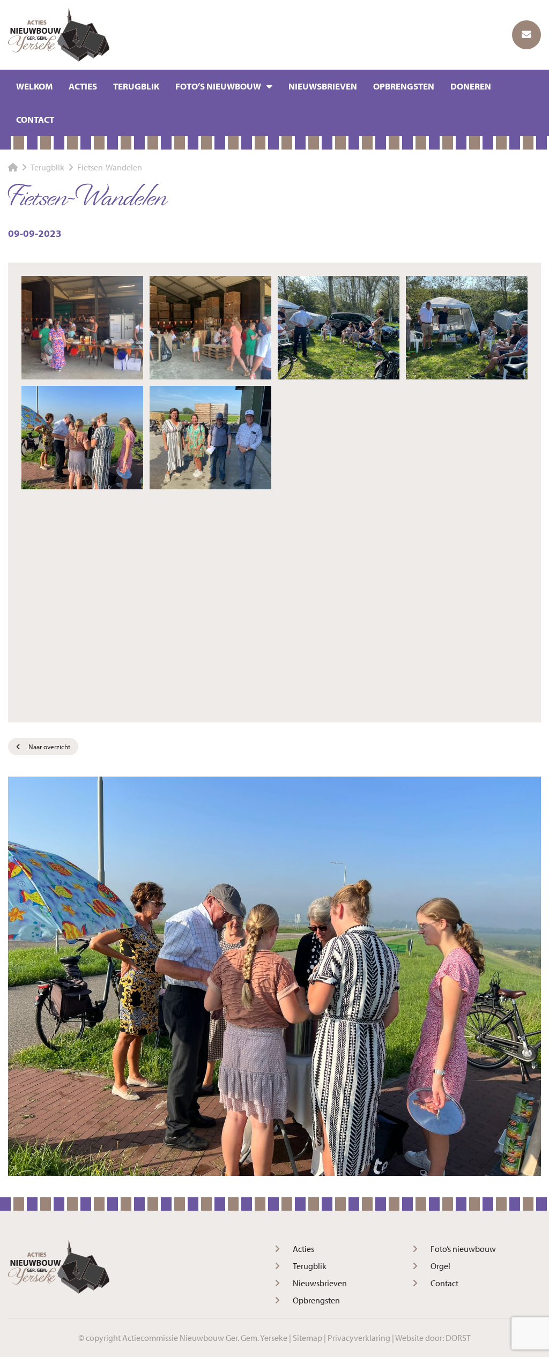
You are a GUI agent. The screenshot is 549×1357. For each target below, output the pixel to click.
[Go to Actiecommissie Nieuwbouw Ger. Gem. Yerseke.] (13, 167)
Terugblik (136, 86)
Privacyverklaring (359, 1337)
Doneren (470, 86)
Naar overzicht (49, 746)
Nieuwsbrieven (322, 86)
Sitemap (307, 1337)
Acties (83, 86)
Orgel (440, 1266)
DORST (458, 1337)
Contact (35, 119)
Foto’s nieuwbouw (218, 86)
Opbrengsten (403, 86)
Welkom (34, 86)
